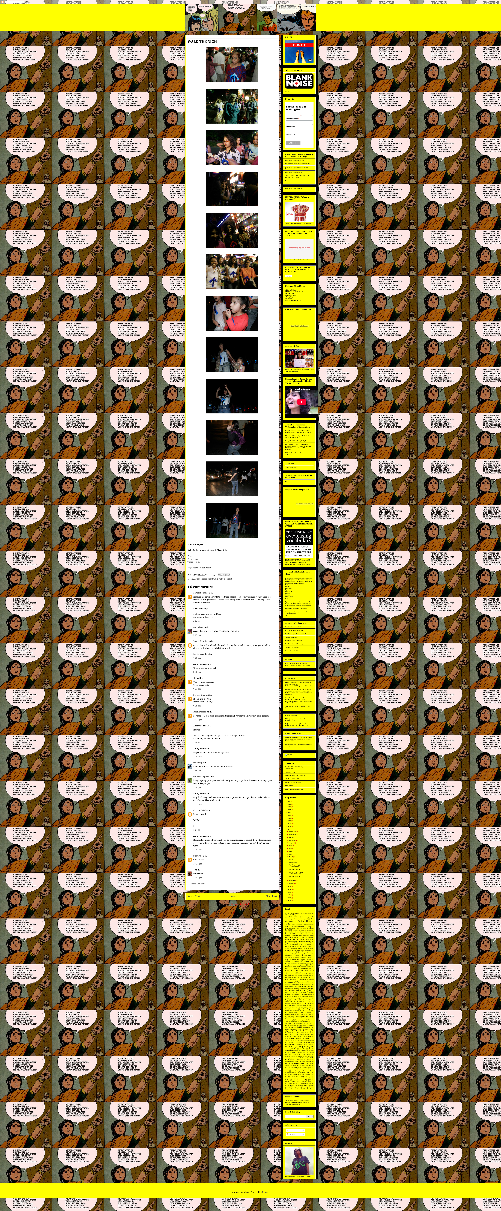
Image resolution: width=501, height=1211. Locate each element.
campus (296, 946)
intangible (297, 992)
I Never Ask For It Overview (293, 172)
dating (286, 959)
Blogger (265, 1192)
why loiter (291, 1087)
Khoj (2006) (289, 785)
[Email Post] (214, 575)
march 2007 (295, 1007)
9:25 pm (197, 706)
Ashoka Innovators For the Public (295, 775)
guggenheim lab (307, 982)
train (310, 1076)
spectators (301, 1056)
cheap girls (301, 948)
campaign (288, 946)
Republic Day (310, 1040)
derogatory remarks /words (295, 965)
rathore (294, 1036)
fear (305, 975)
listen (306, 1000)
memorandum (297, 1010)
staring (287, 1058)
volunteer (311, 1083)
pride (312, 1029)
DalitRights (303, 957)
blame (294, 935)
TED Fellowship (290, 772)
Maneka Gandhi (302, 1005)
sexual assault (291, 1052)
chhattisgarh (310, 948)
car (302, 946)
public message (306, 1031)
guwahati (287, 984)
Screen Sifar (199, 695)
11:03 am (197, 757)
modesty (309, 1012)
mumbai (311, 1016)
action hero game (306, 917)
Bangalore (288, 588)
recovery (298, 1038)
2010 (289, 821)
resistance (299, 1042)
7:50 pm (197, 658)
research (290, 1042)
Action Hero (292, 917)
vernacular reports (306, 1081)
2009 (289, 823)
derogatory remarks (305, 963)
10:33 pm (197, 720)
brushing (295, 944)
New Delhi (288, 591)
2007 (289, 829)
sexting (311, 1050)
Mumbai (287, 586)
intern (304, 992)
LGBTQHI (299, 1000)
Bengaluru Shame (299, 934)
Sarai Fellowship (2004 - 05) (294, 789)
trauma (294, 1078)
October (292, 837)
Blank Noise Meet (293, 939)
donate (289, 968)
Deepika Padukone (306, 959)
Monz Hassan (291, 1016)
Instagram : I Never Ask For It (294, 630)
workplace (292, 1089)
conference (308, 954)
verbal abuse (295, 1081)
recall (300, 1036)
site (303, 1054)
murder (290, 1018)
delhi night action (292, 963)
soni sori (293, 1056)
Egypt (310, 968)
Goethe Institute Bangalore (293, 782)
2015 (289, 807)
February (292, 880)
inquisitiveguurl (201, 777)
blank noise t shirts (308, 939)
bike (308, 934)
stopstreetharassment (291, 1061)
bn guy (306, 943)
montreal (311, 1014)
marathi (287, 1007)
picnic (287, 1029)
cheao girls (293, 948)
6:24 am (197, 621)
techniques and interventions (296, 1072)
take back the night (296, 1071)
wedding (311, 1085)
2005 (289, 889)
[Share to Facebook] (226, 575)
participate (295, 1027)
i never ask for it (297, 990)
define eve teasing (292, 961)
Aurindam (198, 627)
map (310, 1005)
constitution (288, 955)
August (291, 843)
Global (293, 981)
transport (287, 1078)
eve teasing (296, 970)
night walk (213, 579)
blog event (288, 943)
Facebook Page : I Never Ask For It (295, 633)
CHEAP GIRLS (293, 862)
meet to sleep (305, 1009)
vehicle (287, 1081)
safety (295, 1048)
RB (194, 678)
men (312, 1010)
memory (306, 1010)
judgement (311, 994)
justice (289, 996)
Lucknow (288, 595)
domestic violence (308, 966)
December (292, 831)
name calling (289, 1020)
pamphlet (292, 1025)
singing (296, 1054)
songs (287, 1056)
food (286, 979)
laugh (287, 1000)
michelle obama (293, 1012)
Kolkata (287, 585)
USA (310, 1080)
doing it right (297, 966)
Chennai (288, 593)
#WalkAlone (307, 913)
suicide (287, 1069)
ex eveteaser (301, 973)
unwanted (302, 1080)
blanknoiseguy (292, 941)
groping (290, 982)
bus (302, 944)
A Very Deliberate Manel (302, 915)
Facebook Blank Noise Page (293, 640)
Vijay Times (192, 559)
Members (288, 1010)
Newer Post (193, 896)
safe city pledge (296, 1046)
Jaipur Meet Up (296, 994)
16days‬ (287, 915)
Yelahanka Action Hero (303, 1089)
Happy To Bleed (289, 986)
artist (304, 928)
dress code (303, 968)
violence (304, 1083)
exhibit (309, 973)
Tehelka (312, 1072)
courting (287, 957)
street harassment (308, 1061)
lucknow (287, 1003)
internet (311, 992)
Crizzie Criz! (199, 810)
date (310, 957)
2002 (289, 892)
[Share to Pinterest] (229, 575)
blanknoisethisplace (305, 941)
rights (305, 1044)
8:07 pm (197, 689)
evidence (309, 972)
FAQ (300, 975)
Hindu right (304, 988)
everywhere (301, 972)
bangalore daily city (201, 568)
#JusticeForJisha (294, 913)
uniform (294, 1080)
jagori (288, 994)
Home (233, 896)
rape (286, 1034)
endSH (287, 970)
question (303, 1032)
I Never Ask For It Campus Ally (294, 160)
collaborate (311, 952)
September (292, 840)
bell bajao (300, 932)
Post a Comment (198, 884)
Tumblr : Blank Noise (291, 637)
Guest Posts (297, 982)
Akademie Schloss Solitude (293, 779)
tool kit (295, 1076)
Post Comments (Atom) (238, 904)
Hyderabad (289, 590)
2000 (289, 898)
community (299, 954)
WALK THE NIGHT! (204, 42)
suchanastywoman (306, 1067)
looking (300, 1001)
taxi (313, 1071)
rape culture (295, 1034)
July (290, 845)
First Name (290, 127)
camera (309, 944)
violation (297, 1083)
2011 (289, 818)
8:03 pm (197, 672)
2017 (289, 801)
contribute (298, 955)
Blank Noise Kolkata (308, 937)
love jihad (308, 1001)
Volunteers (290, 1085)
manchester (291, 1005)
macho (293, 1003)
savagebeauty (200, 593)
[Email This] (219, 575)
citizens (293, 952)
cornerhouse (308, 955)
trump (300, 1078)
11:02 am (197, 850)
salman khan (302, 1048)
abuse (312, 915)
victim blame (288, 1083)
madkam (299, 1003)
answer (299, 928)
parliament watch (301, 1025)
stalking (309, 1056)
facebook (287, 975)
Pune (286, 1032)
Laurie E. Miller (201, 641)
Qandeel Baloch (294, 1032)
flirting (308, 977)
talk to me (306, 1071)
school (310, 1048)
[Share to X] (224, 575)
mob (302, 1012)
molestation (288, 1014)
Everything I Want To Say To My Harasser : (298, 441)
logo (294, 1001)
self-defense (304, 1050)
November (292, 834)
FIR (286, 481)
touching (303, 1076)
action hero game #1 (290, 919)
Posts (290, 1131)
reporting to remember (294, 1040)
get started (302, 979)
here (286, 708)
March (291, 857)
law (292, 1000)
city (300, 952)
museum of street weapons (303, 1018)
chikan (289, 950)
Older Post (271, 896)
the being (197, 763)
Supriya (197, 856)
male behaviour (309, 1003)
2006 (289, 886)
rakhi (310, 1032)
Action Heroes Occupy (297, 924)
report (307, 1038)
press (306, 1029)
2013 (289, 812)
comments (291, 954)
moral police (301, 1016)
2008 (289, 826)
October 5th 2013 (294, 1021)
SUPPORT (291, 859)
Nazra (296, 1020)
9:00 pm (197, 787)
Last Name (290, 134)
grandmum (311, 981)
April (291, 854)
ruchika (311, 1044)
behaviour (291, 932)
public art (296, 1031)
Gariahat (293, 979)
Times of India (193, 562)
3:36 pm (197, 771)
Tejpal (289, 1074)
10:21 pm (197, 864)
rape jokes (305, 1034)
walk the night (225, 579)
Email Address (292, 119)
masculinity (304, 1007)
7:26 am (197, 743)
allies (309, 926)
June (290, 848)
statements (295, 1058)
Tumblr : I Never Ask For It (293, 627)
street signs (304, 1065)
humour (311, 988)
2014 (289, 809)
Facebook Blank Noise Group (294, 644)
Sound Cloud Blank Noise (293, 651)
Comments (291, 1134)
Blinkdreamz (199, 712)
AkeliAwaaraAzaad (299, 926)
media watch (293, 1009)
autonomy (296, 930)
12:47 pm (197, 878)
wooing (305, 1087)
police (299, 1029)
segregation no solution (291, 1050)
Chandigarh (289, 596)
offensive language (306, 1021)
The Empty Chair (309, 1074)
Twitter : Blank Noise (292, 647)
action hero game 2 (303, 919)
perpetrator (306, 1027)
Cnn (305, 952)
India (291, 992)
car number (308, 946)
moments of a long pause (300, 1014)
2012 (289, 815)
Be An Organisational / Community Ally (297, 163)
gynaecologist (296, 984)
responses (298, 1044)
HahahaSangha (306, 984)
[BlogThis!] (221, 575)
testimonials (297, 1074)
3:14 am (197, 830)
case (286, 948)
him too (297, 988)
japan (304, 994)
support (294, 1069)
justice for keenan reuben (301, 996)
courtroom (295, 957)
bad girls (303, 930)
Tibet (289, 1076)
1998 (289, 900)
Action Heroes (200, 579)
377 (293, 915)
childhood (308, 950)
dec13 (294, 959)
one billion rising (290, 1023)
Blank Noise (303, 935)
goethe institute (301, 981)
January (291, 883)
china (286, 952)
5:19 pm (197, 635)
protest (289, 1031)
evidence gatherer (289, 973)
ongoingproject (302, 1023)
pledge (293, 1029)
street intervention (296, 1063)
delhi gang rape (308, 961)
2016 (289, 804)
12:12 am (197, 804)
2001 (289, 895)
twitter (287, 1080)
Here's (302, 608)
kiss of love (296, 998)
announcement (290, 928)
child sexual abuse (299, 950)
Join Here (288, 276)
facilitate (294, 975)
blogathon (298, 943)
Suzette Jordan (303, 1069)
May (290, 851)
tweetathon (308, 1078)
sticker (309, 1059)
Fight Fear (297, 977)
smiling (309, 1054)
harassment (299, 986)
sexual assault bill (304, 1052)
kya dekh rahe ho (306, 998)
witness (298, 1087)
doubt (295, 968)
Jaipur (287, 598)
